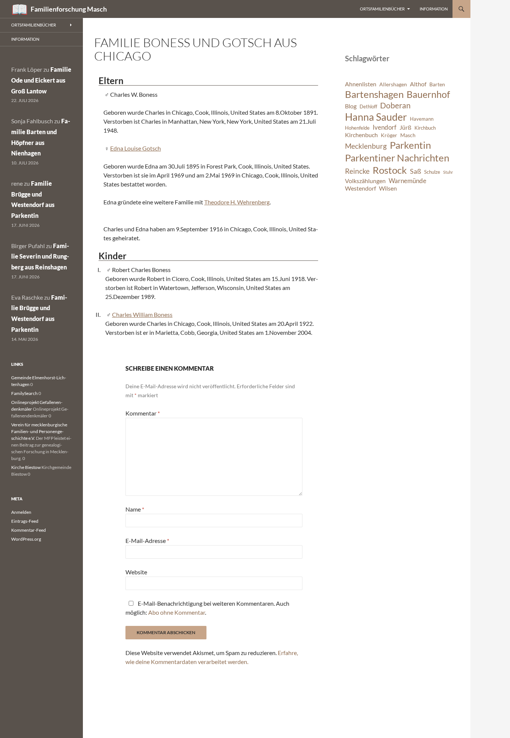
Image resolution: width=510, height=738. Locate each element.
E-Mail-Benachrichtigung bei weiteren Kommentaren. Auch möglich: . (207, 608)
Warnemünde (407, 181)
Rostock (390, 170)
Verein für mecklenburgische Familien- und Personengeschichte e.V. (39, 431)
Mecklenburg (366, 146)
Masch (408, 135)
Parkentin (410, 145)
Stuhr (448, 172)
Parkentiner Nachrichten (397, 158)
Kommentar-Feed (28, 530)
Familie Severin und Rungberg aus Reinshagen (40, 256)
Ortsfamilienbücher (382, 8)
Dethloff (368, 106)
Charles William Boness (142, 314)
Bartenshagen (374, 94)
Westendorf (360, 188)
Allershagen (393, 84)
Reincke (357, 171)
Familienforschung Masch (69, 9)
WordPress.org (26, 539)
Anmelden (21, 512)
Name (134, 509)
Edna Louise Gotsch (135, 148)
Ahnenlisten (360, 84)
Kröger (389, 135)
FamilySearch (24, 393)
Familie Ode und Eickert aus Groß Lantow (41, 80)
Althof (418, 84)
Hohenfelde (357, 128)
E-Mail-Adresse (147, 540)
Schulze (432, 172)
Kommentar (142, 413)
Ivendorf (385, 127)
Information (434, 8)
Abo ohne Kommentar (176, 612)
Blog (351, 106)
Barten (437, 84)
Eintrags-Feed (24, 521)
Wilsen (388, 188)
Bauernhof (428, 94)
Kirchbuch (425, 128)
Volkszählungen (365, 180)
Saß (415, 171)
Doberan (395, 105)
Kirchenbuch (361, 135)
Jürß (405, 127)
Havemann (421, 119)
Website (136, 571)
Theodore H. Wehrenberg (237, 202)
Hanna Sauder (376, 117)
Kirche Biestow (26, 467)
